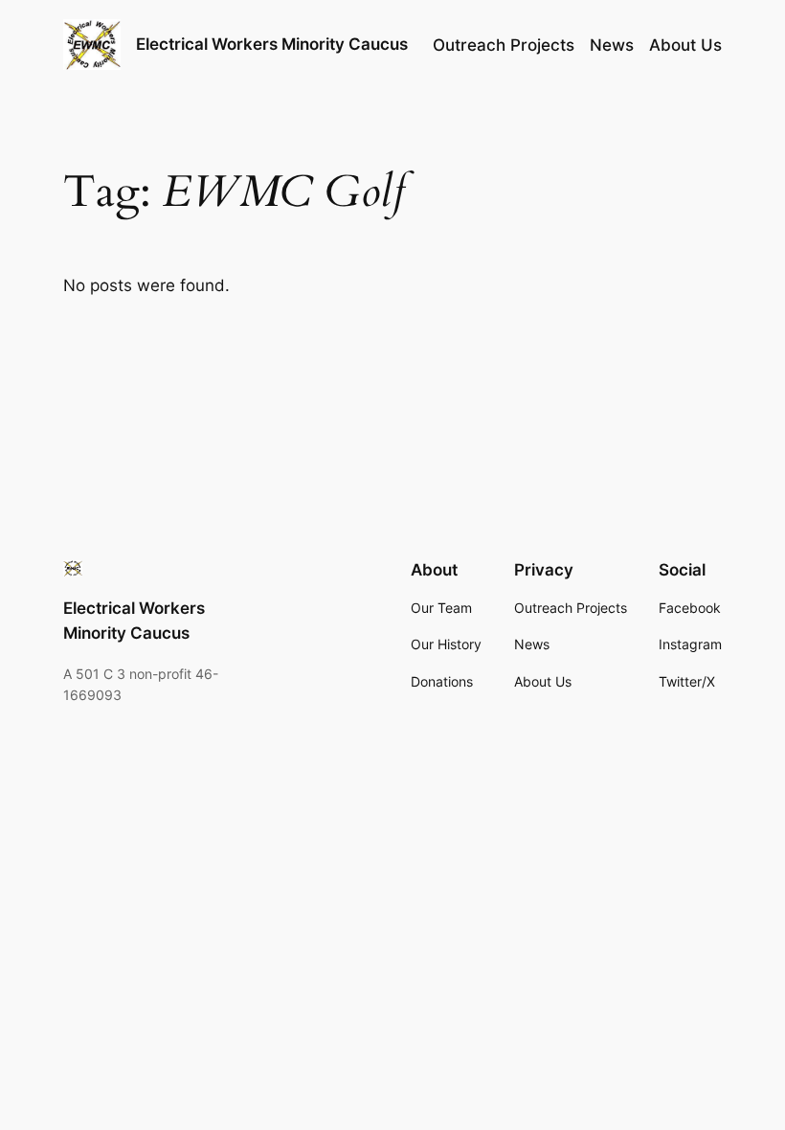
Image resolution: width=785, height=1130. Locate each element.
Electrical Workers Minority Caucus (272, 44)
